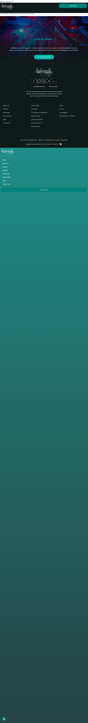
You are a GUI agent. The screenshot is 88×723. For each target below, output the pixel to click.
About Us (6, 163)
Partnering (6, 174)
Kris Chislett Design (50, 144)
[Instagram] (44, 81)
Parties (5, 167)
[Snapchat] (49, 81)
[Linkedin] (54, 81)
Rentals (5, 170)
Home (4, 160)
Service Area (7, 177)
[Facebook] (34, 81)
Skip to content (6, 1)
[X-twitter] (39, 81)
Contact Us (6, 184)
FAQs (4, 180)
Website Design (32, 144)
